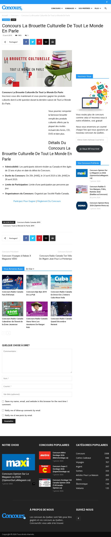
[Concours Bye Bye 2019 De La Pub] (37, 282)
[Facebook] (107, 2)
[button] (105, 8)
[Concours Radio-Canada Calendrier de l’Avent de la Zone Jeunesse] (12, 309)
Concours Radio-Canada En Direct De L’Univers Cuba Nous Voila (61, 295)
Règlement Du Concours (49, 201)
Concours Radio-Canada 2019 (28, 222)
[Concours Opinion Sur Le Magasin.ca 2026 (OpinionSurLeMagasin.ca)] (82, 173)
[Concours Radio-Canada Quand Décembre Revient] (61, 309)
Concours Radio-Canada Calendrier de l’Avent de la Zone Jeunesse (12, 322)
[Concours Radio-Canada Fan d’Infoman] (12, 282)
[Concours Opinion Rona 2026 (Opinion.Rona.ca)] (82, 206)
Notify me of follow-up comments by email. (23, 410)
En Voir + (30, 269)
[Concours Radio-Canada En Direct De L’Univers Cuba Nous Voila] (61, 282)
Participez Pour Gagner (24, 201)
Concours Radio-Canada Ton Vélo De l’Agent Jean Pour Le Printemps (55, 257)
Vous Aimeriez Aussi (13, 269)
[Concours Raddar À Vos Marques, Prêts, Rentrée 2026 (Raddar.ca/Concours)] (82, 189)
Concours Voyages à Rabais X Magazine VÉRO (16, 257)
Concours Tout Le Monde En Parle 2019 (18, 226)
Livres (13, 20)
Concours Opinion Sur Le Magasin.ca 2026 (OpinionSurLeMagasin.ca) (16, 477)
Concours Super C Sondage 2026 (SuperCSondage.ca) (61, 469)
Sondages (69, 8)
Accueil (5, 15)
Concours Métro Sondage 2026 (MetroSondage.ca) (60, 455)
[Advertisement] (23, 129)
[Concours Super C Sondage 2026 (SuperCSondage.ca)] (45, 469)
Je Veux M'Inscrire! (89, 148)
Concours (56, 8)
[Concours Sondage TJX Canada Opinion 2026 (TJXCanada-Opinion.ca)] (45, 483)
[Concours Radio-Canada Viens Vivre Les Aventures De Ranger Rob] (37, 309)
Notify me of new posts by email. (19, 415)
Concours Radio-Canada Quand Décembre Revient (61, 322)
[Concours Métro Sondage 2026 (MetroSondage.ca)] (45, 455)
